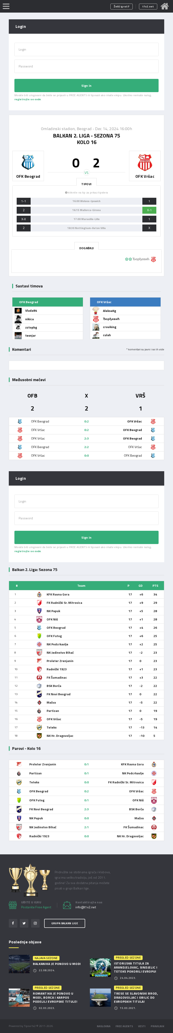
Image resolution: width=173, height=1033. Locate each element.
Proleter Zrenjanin (60, 660)
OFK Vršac (54, 719)
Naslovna (103, 1026)
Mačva (51, 702)
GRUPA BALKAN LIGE (64, 923)
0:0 (86, 455)
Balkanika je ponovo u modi (57, 963)
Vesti (142, 1026)
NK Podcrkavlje (57, 644)
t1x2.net (148, 6)
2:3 (86, 438)
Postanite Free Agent (36, 907)
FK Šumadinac (57, 677)
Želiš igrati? (121, 6)
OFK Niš (52, 619)
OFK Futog (54, 635)
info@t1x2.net (85, 907)
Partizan (53, 710)
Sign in (86, 85)
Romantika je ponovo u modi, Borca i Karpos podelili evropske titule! (55, 997)
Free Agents (124, 1026)
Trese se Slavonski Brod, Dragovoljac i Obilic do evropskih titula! (136, 997)
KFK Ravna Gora (58, 594)
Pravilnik (157, 1026)
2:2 (86, 446)
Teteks (52, 727)
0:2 (86, 421)
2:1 (86, 827)
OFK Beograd (56, 627)
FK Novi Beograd (59, 694)
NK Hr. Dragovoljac (60, 735)
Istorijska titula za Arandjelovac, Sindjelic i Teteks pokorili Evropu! (135, 967)
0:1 (86, 764)
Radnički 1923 (57, 669)
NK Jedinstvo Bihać (60, 652)
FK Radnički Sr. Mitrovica (64, 602)
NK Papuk (53, 611)
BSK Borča (54, 685)
